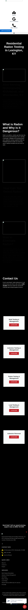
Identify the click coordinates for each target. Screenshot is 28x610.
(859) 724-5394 (14, 27)
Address (14, 15)
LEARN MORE (14, 324)
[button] (14, 33)
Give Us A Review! (14, 21)
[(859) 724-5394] (14, 25)
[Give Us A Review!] (14, 19)
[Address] (14, 12)
